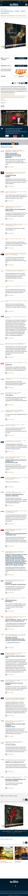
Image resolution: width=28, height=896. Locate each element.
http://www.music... (13, 254)
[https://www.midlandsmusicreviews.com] (2, 698)
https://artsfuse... (9, 618)
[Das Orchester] (2, 270)
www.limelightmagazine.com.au (13, 224)
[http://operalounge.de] (2, 457)
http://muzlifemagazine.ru (11, 477)
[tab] (2, 144)
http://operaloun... (9, 458)
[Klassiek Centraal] (2, 206)
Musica (7, 316)
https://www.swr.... (10, 581)
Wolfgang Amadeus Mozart (6, 862)
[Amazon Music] (17, 82)
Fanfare (7, 238)
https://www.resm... (10, 530)
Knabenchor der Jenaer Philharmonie (18, 96)
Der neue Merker (9, 720)
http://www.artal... (10, 173)
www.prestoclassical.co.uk (12, 634)
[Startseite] (14, 4)
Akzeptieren (10, 895)
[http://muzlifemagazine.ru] (2, 477)
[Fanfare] (2, 238)
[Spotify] (15, 82)
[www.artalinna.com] (2, 172)
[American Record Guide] (2, 191)
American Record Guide (10, 191)
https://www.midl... (20, 699)
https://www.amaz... (10, 681)
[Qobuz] (24, 82)
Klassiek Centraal (9, 206)
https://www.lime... (9, 225)
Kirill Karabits (3, 100)
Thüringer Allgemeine (10, 492)
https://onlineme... (9, 722)
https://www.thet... (10, 743)
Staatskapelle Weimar (5, 96)
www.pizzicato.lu (9, 759)
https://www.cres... (10, 654)
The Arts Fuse (8, 616)
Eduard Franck (18, 862)
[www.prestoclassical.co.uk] (2, 634)
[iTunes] (19, 82)
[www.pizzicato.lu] (2, 759)
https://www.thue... (16, 492)
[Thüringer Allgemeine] (2, 491)
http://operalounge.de (10, 456)
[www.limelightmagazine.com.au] (2, 224)
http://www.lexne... (16, 441)
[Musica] (2, 316)
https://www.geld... (10, 553)
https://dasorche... (19, 270)
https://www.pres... (13, 636)
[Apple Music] (13, 82)
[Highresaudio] (22, 82)
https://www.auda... (10, 512)
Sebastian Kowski (10, 94)
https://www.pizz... (21, 760)
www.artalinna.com (10, 172)
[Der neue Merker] (2, 720)
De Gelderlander (9, 551)
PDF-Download (10, 166)
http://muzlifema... (9, 479)
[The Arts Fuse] (2, 616)
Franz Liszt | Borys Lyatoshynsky (14, 832)
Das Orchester (9, 270)
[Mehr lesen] (8, 164)
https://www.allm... (19, 344)
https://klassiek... (9, 207)
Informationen (17, 895)
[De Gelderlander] (2, 551)
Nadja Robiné (3, 94)
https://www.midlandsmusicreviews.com (15, 697)
